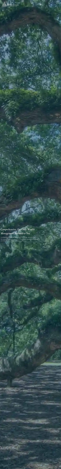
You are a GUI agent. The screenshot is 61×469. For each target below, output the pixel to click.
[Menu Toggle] (40, 4)
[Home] (10, 4)
